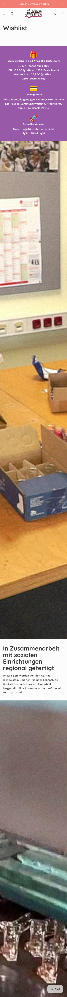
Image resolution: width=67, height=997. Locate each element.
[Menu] (4, 13)
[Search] (12, 14)
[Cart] (62, 14)
